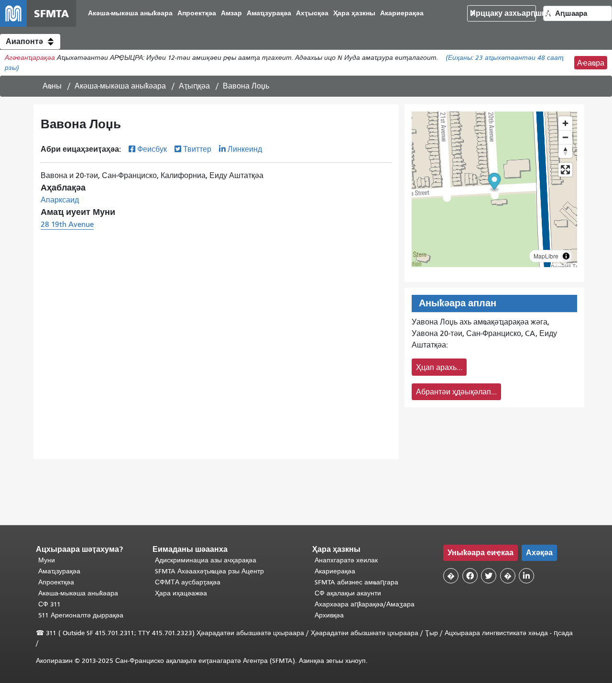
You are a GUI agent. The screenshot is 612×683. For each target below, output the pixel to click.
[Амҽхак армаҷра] (565, 137)
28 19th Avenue (67, 224)
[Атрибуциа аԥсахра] (566, 256)
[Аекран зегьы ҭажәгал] (565, 170)
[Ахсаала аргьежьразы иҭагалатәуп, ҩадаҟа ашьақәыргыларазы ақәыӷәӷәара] (565, 151)
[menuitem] (130, 14)
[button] (30, 41)
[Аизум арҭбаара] (565, 123)
